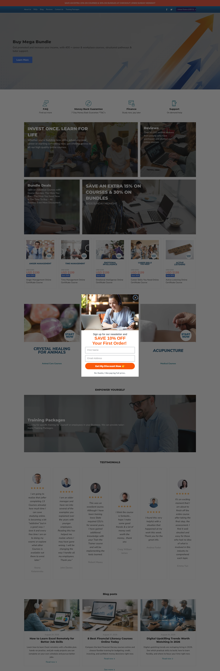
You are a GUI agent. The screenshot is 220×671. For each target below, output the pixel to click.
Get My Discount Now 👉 (110, 366)
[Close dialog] (135, 297)
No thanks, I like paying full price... (110, 372)
